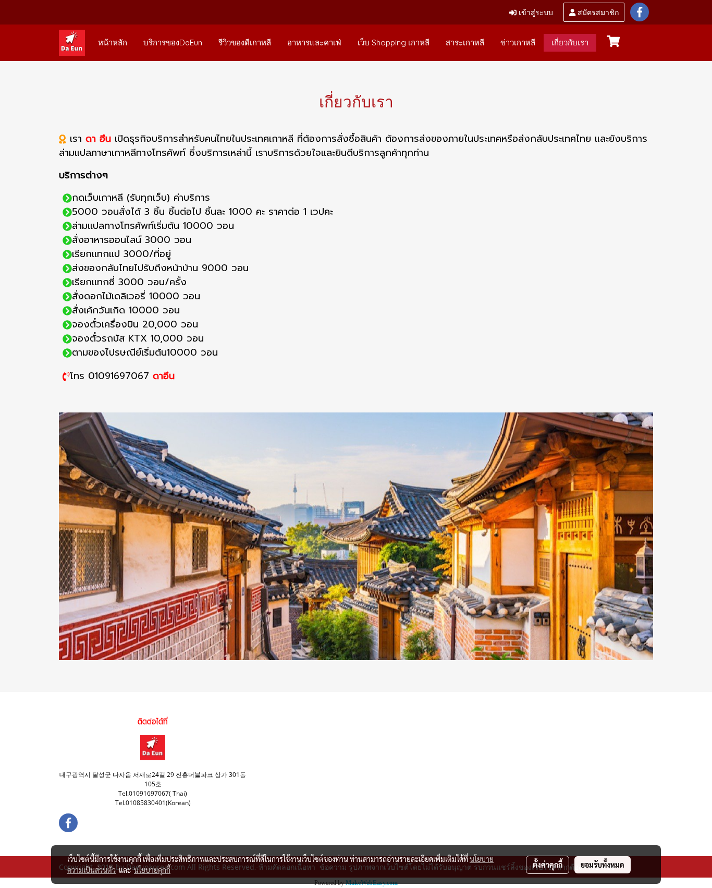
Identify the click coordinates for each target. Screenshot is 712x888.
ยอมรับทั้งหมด (602, 864)
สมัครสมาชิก (597, 11)
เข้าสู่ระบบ (535, 11)
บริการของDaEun (172, 42)
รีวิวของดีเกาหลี (244, 42)
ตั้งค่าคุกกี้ (547, 864)
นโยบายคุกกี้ (152, 869)
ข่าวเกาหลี (517, 42)
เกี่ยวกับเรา (569, 42)
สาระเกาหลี (465, 42)
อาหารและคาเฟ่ (314, 42)
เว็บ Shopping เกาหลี (393, 42)
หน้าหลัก (112, 42)
